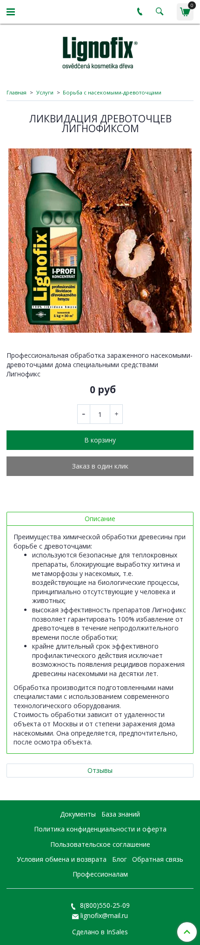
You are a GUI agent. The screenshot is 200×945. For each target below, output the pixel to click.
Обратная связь (157, 859)
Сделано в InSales (100, 932)
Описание (100, 518)
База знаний (120, 814)
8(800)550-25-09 (104, 905)
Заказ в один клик (100, 466)
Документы (78, 814)
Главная (17, 92)
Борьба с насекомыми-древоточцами (112, 92)
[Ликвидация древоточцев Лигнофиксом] (100, 240)
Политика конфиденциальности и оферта (100, 828)
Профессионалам (100, 874)
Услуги (44, 92)
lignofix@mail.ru (104, 915)
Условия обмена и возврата (62, 859)
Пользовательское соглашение (100, 844)
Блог (119, 859)
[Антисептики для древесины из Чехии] (100, 51)
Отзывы (100, 770)
